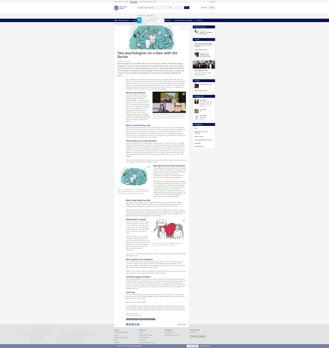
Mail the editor (182, 324)
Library (154, 1)
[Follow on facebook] (194, 336)
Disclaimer (116, 342)
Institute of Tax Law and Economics (200, 132)
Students (126, 1)
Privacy (116, 340)
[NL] (204, 7)
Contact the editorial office (121, 337)
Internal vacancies (144, 337)
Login (213, 1)
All (170, 7)
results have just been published (172, 177)
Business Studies (199, 136)
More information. (137, 346)
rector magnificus (149, 319)
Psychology (197, 143)
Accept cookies (192, 346)
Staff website (117, 23)
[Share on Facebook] (127, 324)
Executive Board (198, 146)
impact (141, 319)
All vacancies (142, 340)
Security (198, 20)
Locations (116, 335)
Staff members (133, 1)
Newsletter (193, 332)
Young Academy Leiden (134, 114)
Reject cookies (206, 346)
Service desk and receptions (121, 332)
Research (168, 20)
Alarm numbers (168, 332)
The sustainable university (146, 335)
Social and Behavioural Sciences (203, 140)
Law (195, 128)
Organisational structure (145, 1)
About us (141, 332)
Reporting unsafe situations (171, 335)
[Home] (115, 20)
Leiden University (118, 1)
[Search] (186, 7)
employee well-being (132, 319)
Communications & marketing (183, 20)
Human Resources (123, 20)
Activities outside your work (146, 342)
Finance (135, 20)
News (123, 23)
